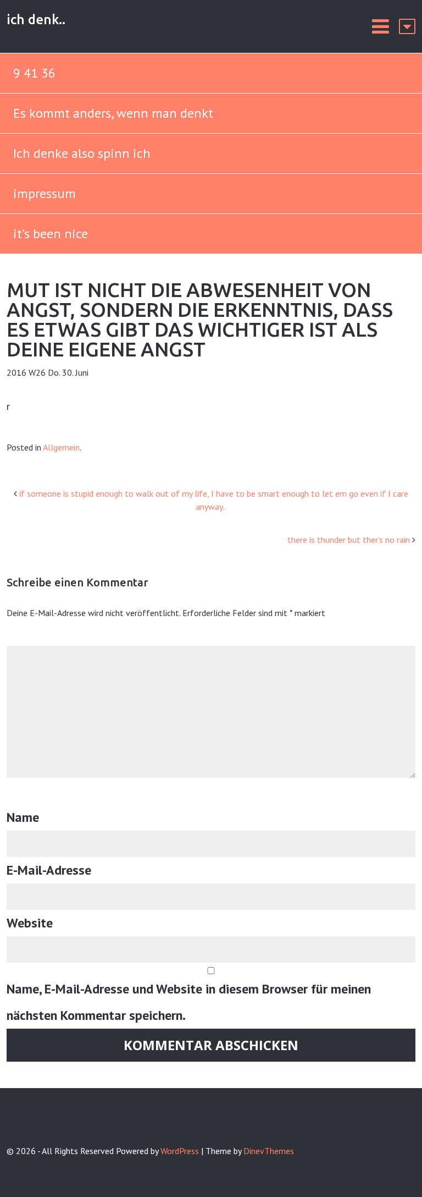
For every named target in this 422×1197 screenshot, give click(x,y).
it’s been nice (50, 233)
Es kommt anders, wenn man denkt (114, 113)
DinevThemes (268, 1150)
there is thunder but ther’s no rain (348, 539)
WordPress (179, 1150)
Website (30, 922)
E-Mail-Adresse (49, 869)
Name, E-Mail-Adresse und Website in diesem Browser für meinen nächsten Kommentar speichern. (189, 1002)
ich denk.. (36, 19)
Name (23, 817)
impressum (44, 193)
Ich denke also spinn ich (82, 153)
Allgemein (61, 447)
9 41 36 (34, 72)
